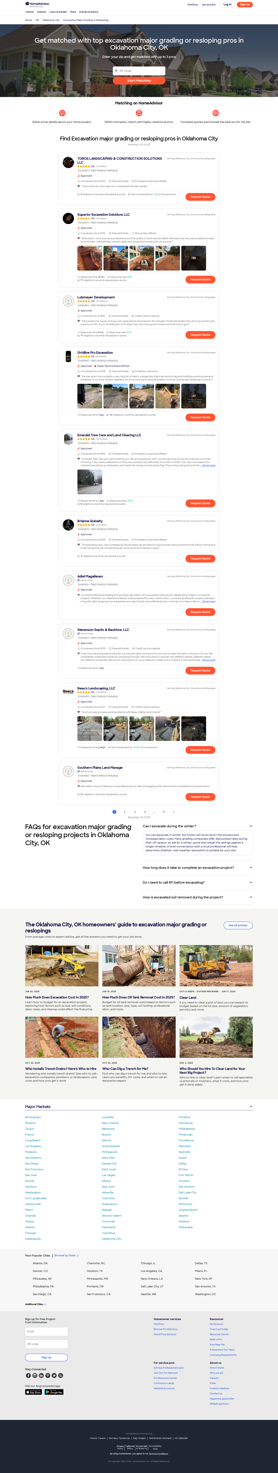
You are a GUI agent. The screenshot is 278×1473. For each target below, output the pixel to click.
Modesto (31, 1152)
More (73, 11)
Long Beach (33, 1140)
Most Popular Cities (37, 1255)
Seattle (183, 1215)
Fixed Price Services (165, 1334)
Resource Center (219, 1334)
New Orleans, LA (152, 1278)
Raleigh (107, 1210)
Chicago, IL (148, 1263)
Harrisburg (186, 1123)
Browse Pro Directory (166, 1329)
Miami (29, 1210)
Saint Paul (108, 1157)
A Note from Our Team (222, 1349)
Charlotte (108, 1198)
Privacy (120, 1447)
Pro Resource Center (165, 1378)
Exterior (41, 11)
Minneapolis (109, 1152)
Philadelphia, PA (43, 1286)
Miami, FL (201, 1271)
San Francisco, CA (99, 1294)
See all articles (238, 925)
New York (108, 1186)
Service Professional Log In (169, 1367)
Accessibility (155, 1447)
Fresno (29, 1134)
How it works (217, 1367)
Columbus (108, 1233)
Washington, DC (205, 1294)
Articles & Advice (88, 11)
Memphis (185, 1146)
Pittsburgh (185, 1134)
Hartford (30, 1186)
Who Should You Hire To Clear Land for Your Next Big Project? (212, 1071)
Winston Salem (111, 1215)
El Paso (183, 1169)
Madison (184, 1221)
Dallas (182, 1163)
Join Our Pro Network (166, 1372)
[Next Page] (174, 812)
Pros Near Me (217, 1344)
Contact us (216, 1393)
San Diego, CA (42, 1294)
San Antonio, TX (205, 1286)
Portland (184, 1117)
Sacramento (33, 1157)
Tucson (29, 1129)
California (129, 1447)
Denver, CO (40, 1271)
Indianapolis (33, 1239)
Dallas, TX (201, 1263)
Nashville (184, 1152)
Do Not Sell (141, 1447)
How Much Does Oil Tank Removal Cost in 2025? (138, 997)
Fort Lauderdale (35, 1198)
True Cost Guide (219, 1329)
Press (213, 1383)
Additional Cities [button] (34, 1304)
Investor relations (219, 1388)
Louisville (108, 1117)
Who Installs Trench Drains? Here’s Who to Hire (60, 1069)
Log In (228, 4)
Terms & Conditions (158, 1453)
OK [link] (37, 20)
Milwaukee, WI (42, 1278)
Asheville (108, 1192)
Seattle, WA (148, 1294)
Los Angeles (33, 1146)
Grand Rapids (111, 1146)
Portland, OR (95, 1286)
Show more (209, 465)
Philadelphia (187, 1129)
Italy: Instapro (139, 1438)
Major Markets (37, 1106)
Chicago (30, 1233)
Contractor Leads (164, 1383)
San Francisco (34, 1169)
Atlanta (30, 1227)
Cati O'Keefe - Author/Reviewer (199, 991)
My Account (216, 1324)
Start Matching (139, 80)
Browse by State (65, 1255)
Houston (184, 1181)
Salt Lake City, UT (152, 1286)
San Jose (31, 1175)
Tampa (29, 1221)
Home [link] (28, 20)
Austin (183, 1157)
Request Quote (200, 197)
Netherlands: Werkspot (160, 1438)
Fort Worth (186, 1175)
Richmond (185, 1204)
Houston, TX (95, 1271)
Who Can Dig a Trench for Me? (125, 1069)
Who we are (216, 1372)
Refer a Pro (216, 1339)
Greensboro (110, 1204)
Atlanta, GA (40, 1263)
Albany (106, 1181)
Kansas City (109, 1163)
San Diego (31, 1163)
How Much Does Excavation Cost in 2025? (57, 997)
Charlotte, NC (96, 1263)
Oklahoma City (111, 1239)
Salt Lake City (188, 1192)
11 (164, 811)
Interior (30, 11)
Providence (186, 1140)
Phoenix (30, 1123)
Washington (33, 1192)
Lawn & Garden (58, 11)
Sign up (46, 1357)
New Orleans (110, 1123)
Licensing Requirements (223, 1354)
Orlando (30, 1215)
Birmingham (33, 1117)
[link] (139, 164)
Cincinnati (108, 1221)
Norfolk (183, 1198)
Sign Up (245, 4)
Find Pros (159, 1324)
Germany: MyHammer (119, 1438)
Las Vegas (108, 1175)
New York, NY (204, 1278)
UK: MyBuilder (181, 1438)
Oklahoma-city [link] (51, 20)
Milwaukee (186, 1227)
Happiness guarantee (222, 1398)
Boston (106, 1134)
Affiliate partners (219, 1403)
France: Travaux (98, 1438)
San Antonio (187, 1186)
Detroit (106, 1140)
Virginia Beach (188, 1210)
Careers (214, 1378)
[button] (89, 258)
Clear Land (188, 998)
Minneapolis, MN (97, 1278)
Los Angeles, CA (151, 1271)
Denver (30, 1181)
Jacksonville (33, 1204)
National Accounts (164, 1388)
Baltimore (108, 1129)
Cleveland (108, 1227)
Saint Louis (109, 1169)
